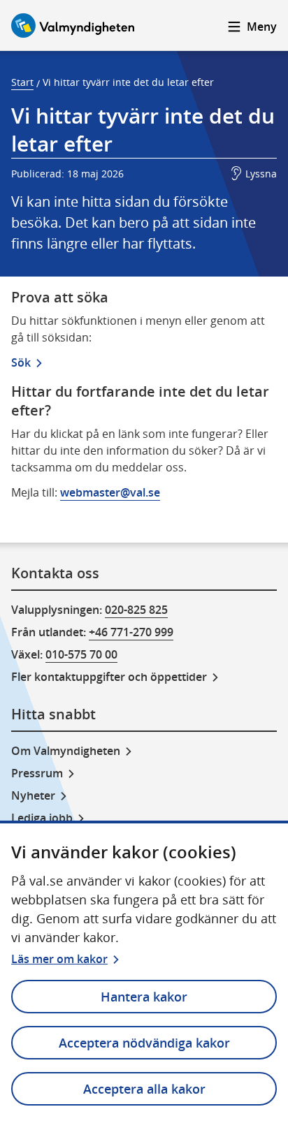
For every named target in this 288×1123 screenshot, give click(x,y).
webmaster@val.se (110, 492)
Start (22, 82)
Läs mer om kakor (59, 959)
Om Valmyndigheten (65, 750)
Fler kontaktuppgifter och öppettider (109, 676)
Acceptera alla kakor (144, 1088)
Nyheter (33, 795)
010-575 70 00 (81, 654)
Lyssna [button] (261, 173)
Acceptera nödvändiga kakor (144, 1042)
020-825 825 (136, 609)
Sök (21, 362)
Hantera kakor (144, 996)
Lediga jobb (42, 817)
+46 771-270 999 (131, 632)
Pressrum (37, 773)
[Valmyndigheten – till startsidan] (72, 25)
